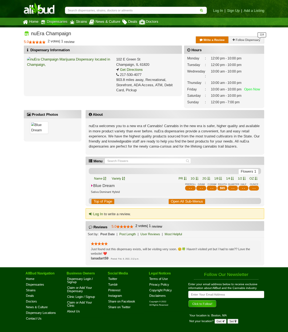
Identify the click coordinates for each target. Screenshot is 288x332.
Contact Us (34, 318)
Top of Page (103, 201)
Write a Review (214, 40)
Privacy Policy (159, 284)
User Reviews (150, 234)
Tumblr (113, 284)
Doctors (152, 21)
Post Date (107, 234)
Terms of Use (158, 279)
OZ (252, 178)
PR (181, 178)
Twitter (112, 279)
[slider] (37, 42)
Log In (218, 10)
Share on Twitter (119, 307)
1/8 (216, 178)
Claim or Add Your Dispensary (79, 289)
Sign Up (233, 10)
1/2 (240, 178)
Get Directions (131, 70)
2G (204, 178)
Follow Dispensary (247, 40)
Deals (132, 21)
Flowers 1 (248, 171)
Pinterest (114, 290)
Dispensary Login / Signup (80, 280)
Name (98, 178)
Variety (117, 178)
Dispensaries (57, 21)
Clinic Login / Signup (81, 296)
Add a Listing (254, 10)
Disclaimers (157, 295)
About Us (73, 311)
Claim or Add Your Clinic (79, 304)
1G (193, 178)
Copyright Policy (160, 290)
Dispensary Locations (41, 313)
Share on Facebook (121, 301)
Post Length (127, 234)
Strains (81, 21)
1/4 (228, 178)
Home (33, 21)
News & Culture (108, 21)
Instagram (115, 295)
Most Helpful (173, 234)
